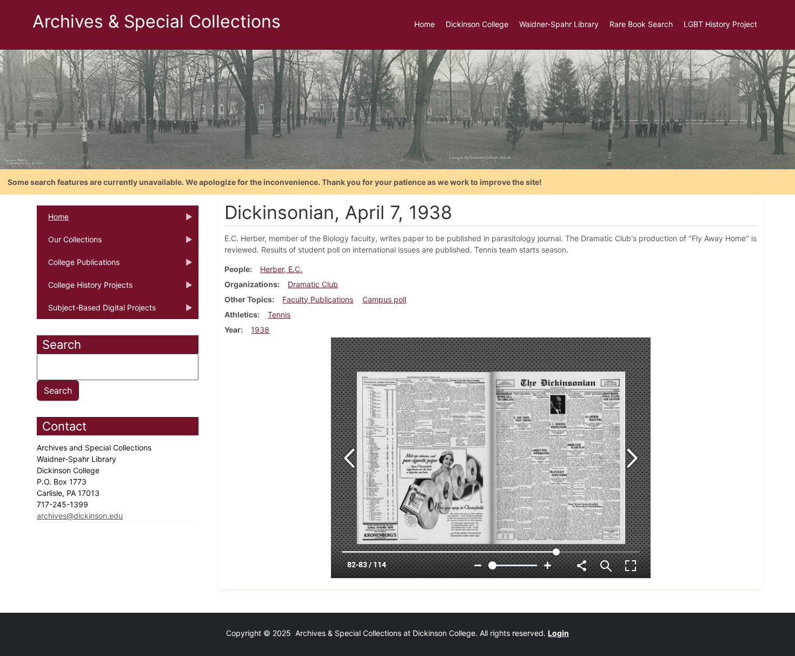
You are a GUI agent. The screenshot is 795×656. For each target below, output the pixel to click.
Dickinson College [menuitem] (477, 24)
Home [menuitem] (424, 24)
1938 (260, 329)
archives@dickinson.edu (80, 515)
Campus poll (384, 299)
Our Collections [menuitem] (69, 243)
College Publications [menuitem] (78, 265)
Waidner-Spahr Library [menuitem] (559, 24)
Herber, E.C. (281, 269)
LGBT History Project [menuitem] (720, 24)
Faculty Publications (317, 299)
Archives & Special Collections (156, 21)
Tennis (279, 314)
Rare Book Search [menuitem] (641, 24)
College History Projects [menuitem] (84, 288)
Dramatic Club (313, 284)
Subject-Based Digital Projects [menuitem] (96, 311)
